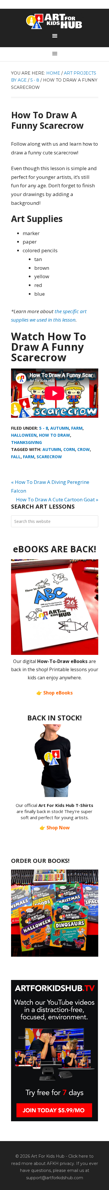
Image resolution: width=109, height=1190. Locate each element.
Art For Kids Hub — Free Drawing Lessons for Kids (55, 21)
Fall (16, 456)
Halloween (24, 435)
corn (69, 449)
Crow (83, 449)
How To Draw (54, 435)
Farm (77, 428)
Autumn (59, 428)
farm (28, 456)
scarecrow (49, 456)
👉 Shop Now (55, 827)
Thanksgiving (26, 442)
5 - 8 (43, 428)
